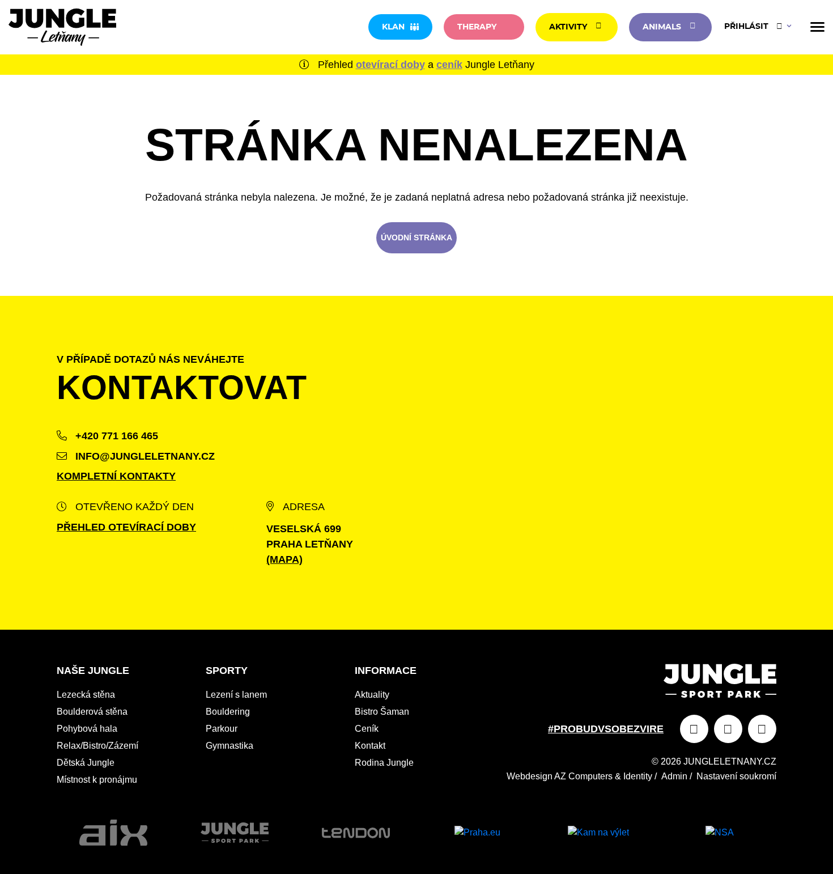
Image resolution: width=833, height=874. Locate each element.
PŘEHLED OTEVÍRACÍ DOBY (126, 527)
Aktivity (568, 27)
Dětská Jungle (85, 762)
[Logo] (62, 27)
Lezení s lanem (236, 694)
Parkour (221, 728)
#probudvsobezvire (606, 729)
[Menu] (817, 27)
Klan (393, 27)
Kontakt (370, 745)
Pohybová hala (87, 728)
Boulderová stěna (92, 711)
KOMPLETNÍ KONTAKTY (116, 476)
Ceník (367, 728)
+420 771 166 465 (115, 436)
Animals (662, 27)
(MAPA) (284, 559)
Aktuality (372, 694)
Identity (637, 776)
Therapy (476, 27)
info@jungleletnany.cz (144, 456)
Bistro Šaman (382, 711)
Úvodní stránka (416, 237)
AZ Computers (583, 776)
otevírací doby (390, 64)
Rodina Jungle (384, 762)
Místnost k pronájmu (97, 779)
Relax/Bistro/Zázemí (97, 745)
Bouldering (228, 711)
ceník (449, 64)
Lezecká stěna (86, 694)
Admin (674, 776)
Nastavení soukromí (736, 776)
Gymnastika (229, 745)
